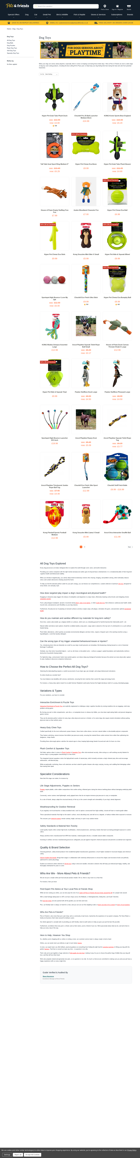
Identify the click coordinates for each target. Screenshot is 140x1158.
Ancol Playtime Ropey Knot (86, 438)
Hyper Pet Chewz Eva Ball (117, 210)
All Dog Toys (11, 40)
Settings (7, 1155)
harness (47, 949)
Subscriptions (116, 15)
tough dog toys (100, 603)
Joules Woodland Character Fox (86, 210)
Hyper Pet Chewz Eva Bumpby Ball (117, 297)
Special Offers (13, 15)
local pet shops (47, 901)
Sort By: (42, 74)
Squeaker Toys (76, 752)
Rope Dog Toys (12, 48)
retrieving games (56, 818)
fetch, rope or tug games (83, 603)
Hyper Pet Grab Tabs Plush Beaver (117, 164)
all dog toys (68, 863)
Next (129, 547)
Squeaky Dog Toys (13, 53)
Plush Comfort (66, 752)
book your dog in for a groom (106, 905)
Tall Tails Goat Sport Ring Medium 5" (54, 164)
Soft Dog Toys (11, 50)
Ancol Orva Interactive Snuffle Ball (117, 532)
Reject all (18, 1155)
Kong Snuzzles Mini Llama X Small (86, 532)
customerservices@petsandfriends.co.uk (73, 23)
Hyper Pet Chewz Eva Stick (54, 254)
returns (80, 943)
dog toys (120, 584)
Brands (130, 15)
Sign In (114, 9)
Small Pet (47, 15)
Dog (26, 15)
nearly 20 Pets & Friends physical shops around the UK (95, 893)
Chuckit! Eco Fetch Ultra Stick (86, 297)
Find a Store (105, 9)
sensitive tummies (108, 947)
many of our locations (123, 905)
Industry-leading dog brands (48, 857)
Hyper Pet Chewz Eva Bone (86, 164)
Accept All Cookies (33, 1155)
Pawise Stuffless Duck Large (86, 392)
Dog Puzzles (11, 45)
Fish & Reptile (79, 15)
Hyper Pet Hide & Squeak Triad (55, 392)
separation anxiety (45, 599)
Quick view (52, 99)
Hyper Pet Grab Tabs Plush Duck (54, 116)
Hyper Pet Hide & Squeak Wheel (117, 254)
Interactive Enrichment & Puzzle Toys (51, 706)
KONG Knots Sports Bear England (117, 116)
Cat (35, 15)
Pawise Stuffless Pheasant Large (117, 392)
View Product (54, 95)
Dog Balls (10, 43)
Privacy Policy (131, 1150)
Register (120, 9)
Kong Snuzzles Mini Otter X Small (86, 254)
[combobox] (65, 6)
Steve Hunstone (48, 976)
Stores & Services (98, 15)
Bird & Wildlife (62, 15)
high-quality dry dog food (77, 953)
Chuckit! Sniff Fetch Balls (117, 485)
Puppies (42, 789)
